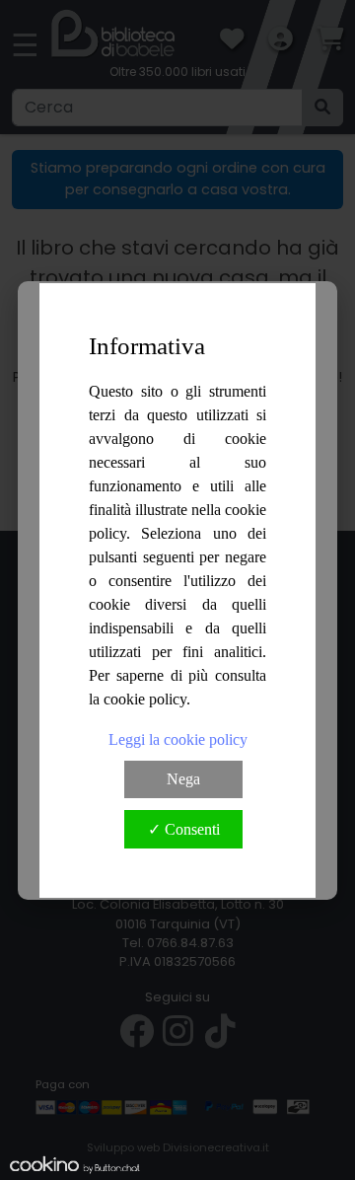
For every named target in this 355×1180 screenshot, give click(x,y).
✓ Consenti (184, 829)
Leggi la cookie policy (178, 739)
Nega (183, 779)
